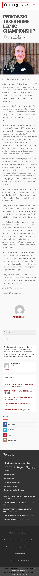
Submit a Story (9, 478)
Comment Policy (9, 467)
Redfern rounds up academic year (17, 391)
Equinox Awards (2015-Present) (14, 490)
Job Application (9, 474)
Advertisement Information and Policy (17, 463)
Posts (6, 369)
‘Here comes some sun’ (12, 410)
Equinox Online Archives (12, 482)
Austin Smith (12, 36)
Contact (6, 471)
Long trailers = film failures (15, 403)
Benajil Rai (5, 69)
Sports (22, 36)
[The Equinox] (19, 5)
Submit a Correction (10, 486)
